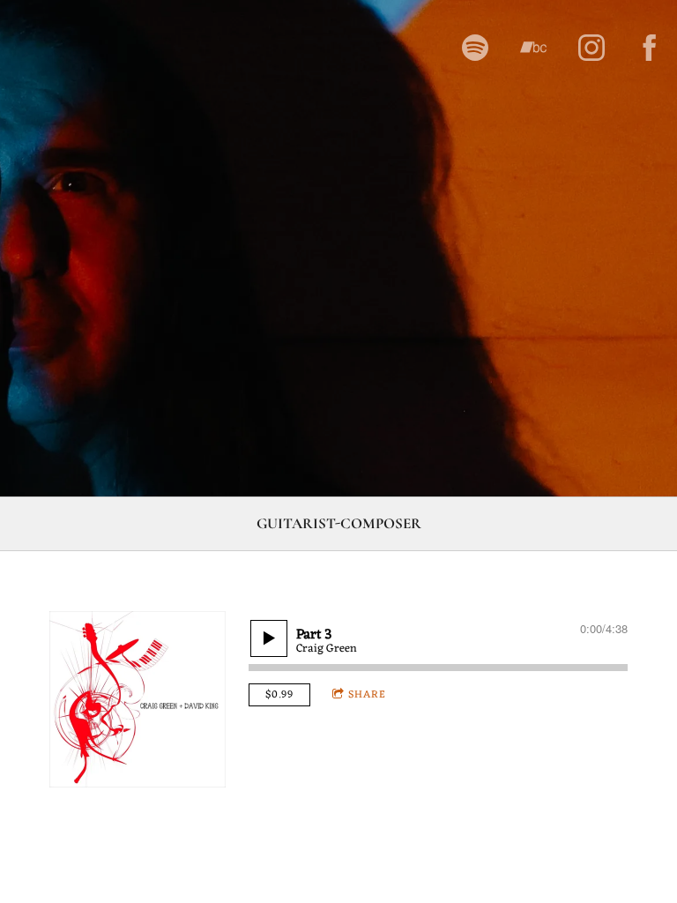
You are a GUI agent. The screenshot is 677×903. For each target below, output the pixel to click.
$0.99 (279, 695)
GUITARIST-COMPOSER (339, 523)
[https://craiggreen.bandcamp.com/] (533, 47)
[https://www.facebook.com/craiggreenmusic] (649, 47)
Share (367, 695)
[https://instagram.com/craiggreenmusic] (591, 47)
